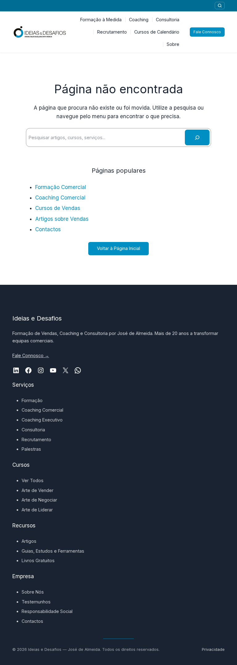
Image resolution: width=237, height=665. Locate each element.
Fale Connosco (207, 32)
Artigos (29, 541)
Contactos (48, 229)
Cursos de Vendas (57, 208)
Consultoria (33, 429)
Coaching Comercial (60, 198)
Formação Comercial (60, 187)
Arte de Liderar (37, 509)
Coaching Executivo (42, 419)
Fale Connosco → (30, 355)
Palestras (31, 449)
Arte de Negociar (39, 499)
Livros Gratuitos (38, 560)
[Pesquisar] (220, 5)
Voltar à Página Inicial (118, 248)
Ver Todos (33, 480)
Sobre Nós (33, 591)
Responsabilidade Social (47, 611)
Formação (32, 400)
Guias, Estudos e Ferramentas (53, 551)
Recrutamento (36, 439)
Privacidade (213, 649)
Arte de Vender (37, 490)
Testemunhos (36, 601)
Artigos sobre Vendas (62, 219)
